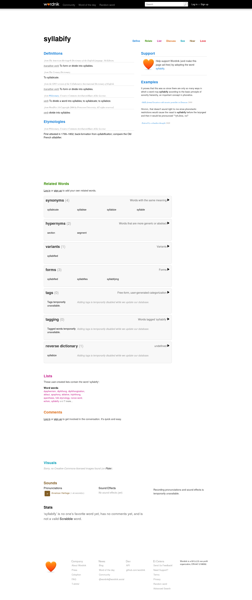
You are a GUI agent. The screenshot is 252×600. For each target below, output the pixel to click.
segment (82, 232)
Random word (107, 5)
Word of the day (87, 5)
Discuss (171, 41)
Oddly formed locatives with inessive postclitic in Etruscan (165, 102)
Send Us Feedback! (163, 565)
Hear (192, 41)
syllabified (52, 255)
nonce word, (77, 397)
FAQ (74, 579)
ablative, (66, 394)
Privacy (156, 579)
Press (74, 570)
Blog (101, 565)
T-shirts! (75, 583)
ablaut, (47, 394)
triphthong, (76, 394)
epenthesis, (50, 397)
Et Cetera (158, 561)
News (102, 561)
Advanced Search (162, 588)
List (159, 41)
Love (203, 41)
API (128, 565)
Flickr (108, 468)
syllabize (111, 209)
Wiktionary (54, 95)
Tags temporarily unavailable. (56, 303)
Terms (156, 574)
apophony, (56, 394)
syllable (141, 209)
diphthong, (62, 391)
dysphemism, (50, 391)
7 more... (68, 401)
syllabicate (53, 209)
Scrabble (66, 518)
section (51, 232)
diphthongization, (76, 391)
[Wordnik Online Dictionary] (51, 4)
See (183, 41)
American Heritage (60, 493)
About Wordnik (79, 565)
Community (69, 5)
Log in (47, 190)
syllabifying (113, 279)
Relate (148, 41)
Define (136, 41)
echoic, (47, 401)
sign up (58, 190)
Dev (128, 561)
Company (77, 561)
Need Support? (160, 570)
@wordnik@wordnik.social (111, 579)
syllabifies (82, 279)
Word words (51, 387)
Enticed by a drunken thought (153, 123)
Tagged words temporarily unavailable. (61, 330)
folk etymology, (63, 397)
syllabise (81, 209)
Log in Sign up (199, 4)
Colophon (76, 574)
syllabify (160, 68)
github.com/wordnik (135, 570)
